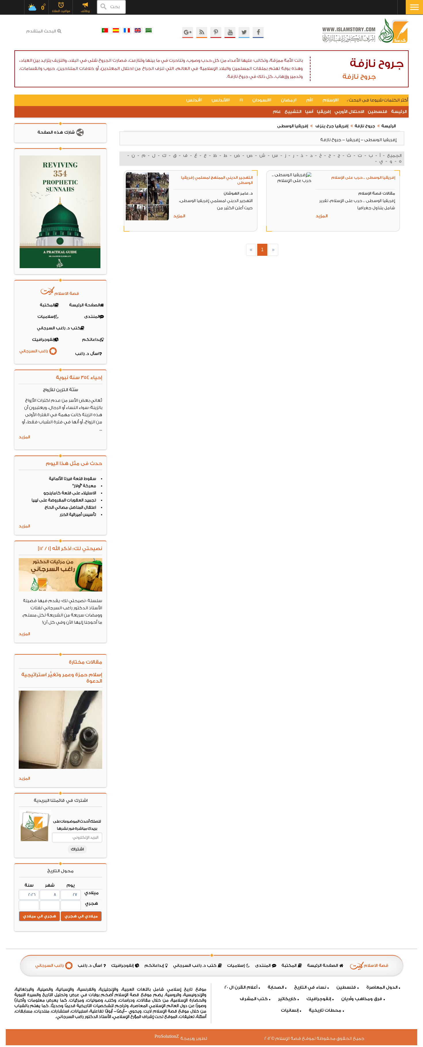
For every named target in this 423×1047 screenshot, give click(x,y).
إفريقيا (324, 111)
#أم (309, 100)
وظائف (85, 11)
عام (277, 111)
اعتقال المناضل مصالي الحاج (70, 507)
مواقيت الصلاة (61, 11)
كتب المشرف (254, 998)
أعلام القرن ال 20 (240, 987)
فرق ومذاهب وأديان (361, 998)
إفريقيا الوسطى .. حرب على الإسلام (363, 177)
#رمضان (289, 100)
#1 (241, 100)
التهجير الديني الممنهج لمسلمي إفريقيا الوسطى (217, 180)
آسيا (309, 111)
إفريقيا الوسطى (292, 126)
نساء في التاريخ (310, 987)
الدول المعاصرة (381, 987)
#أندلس (194, 100)
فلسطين (377, 111)
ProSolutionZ (170, 1036)
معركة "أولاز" (84, 486)
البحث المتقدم (41, 31)
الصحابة (276, 987)
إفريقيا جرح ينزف (331, 126)
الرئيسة (399, 111)
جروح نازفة (365, 126)
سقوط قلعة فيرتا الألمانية (72, 479)
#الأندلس (221, 100)
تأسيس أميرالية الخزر (78, 514)
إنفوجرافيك (318, 998)
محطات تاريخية (325, 1010)
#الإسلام (331, 100)
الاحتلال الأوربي (349, 111)
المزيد (321, 216)
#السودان (261, 100)
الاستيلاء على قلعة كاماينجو (69, 493)
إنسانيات (289, 1010)
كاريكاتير (287, 998)
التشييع (293, 111)
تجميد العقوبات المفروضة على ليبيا (63, 500)
